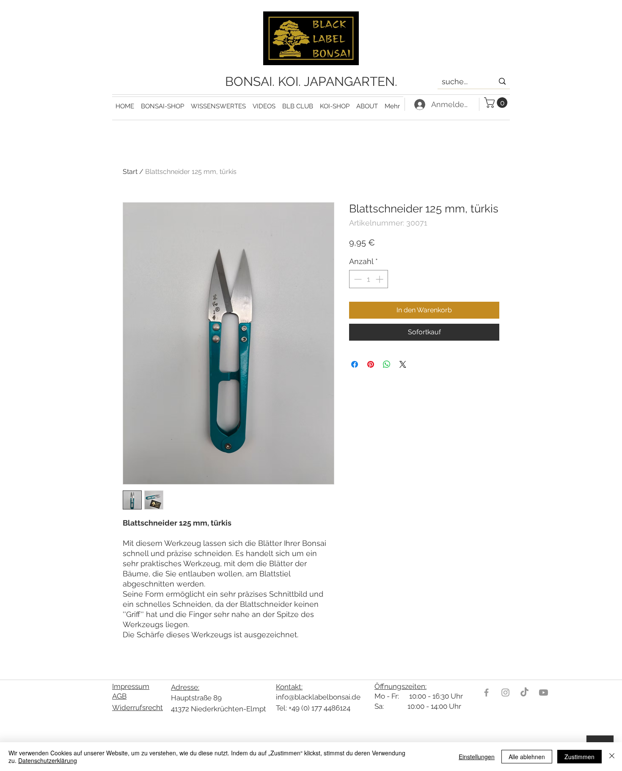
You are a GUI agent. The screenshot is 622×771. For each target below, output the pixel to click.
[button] (218, 102)
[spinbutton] (368, 279)
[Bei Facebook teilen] (355, 364)
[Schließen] (612, 756)
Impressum (130, 686)
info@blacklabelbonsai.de (318, 697)
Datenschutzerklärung (47, 760)
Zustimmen (579, 756)
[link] (497, 102)
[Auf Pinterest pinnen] (371, 364)
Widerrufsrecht (137, 707)
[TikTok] (524, 692)
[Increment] (380, 279)
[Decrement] (356, 279)
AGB (119, 696)
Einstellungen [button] (477, 756)
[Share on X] (403, 364)
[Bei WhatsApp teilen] (387, 364)
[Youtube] (543, 692)
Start (130, 172)
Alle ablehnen (527, 756)
